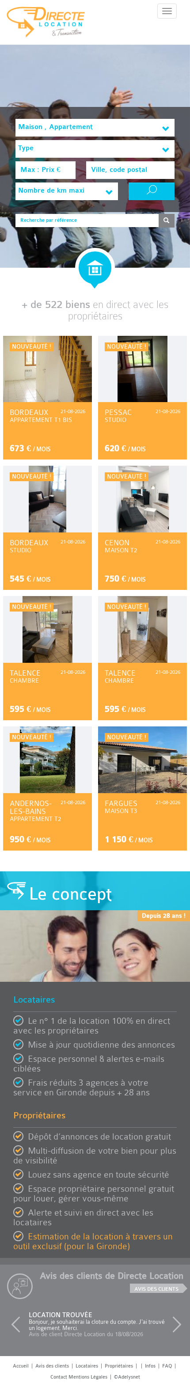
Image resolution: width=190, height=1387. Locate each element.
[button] (18, 1325)
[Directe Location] (46, 26)
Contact (58, 1377)
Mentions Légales (87, 1377)
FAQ (167, 1366)
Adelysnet (129, 1377)
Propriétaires (119, 1366)
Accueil (21, 1366)
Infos (150, 1366)
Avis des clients (156, 1289)
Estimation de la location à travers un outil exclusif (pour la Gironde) (93, 1241)
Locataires (87, 1366)
